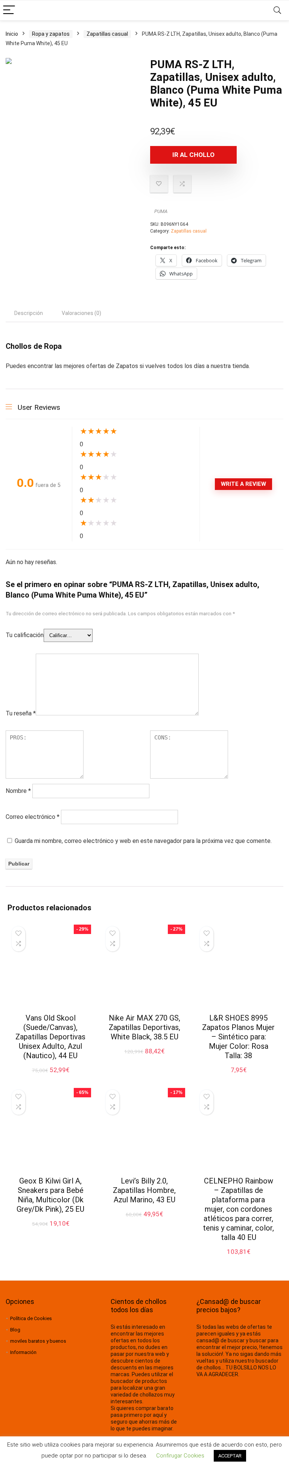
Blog (15, 1330)
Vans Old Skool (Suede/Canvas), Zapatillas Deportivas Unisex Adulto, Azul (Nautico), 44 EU (50, 1036)
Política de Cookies (31, 1318)
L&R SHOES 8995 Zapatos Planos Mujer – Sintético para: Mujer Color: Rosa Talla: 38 (238, 1036)
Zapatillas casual (107, 34)
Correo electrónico (32, 816)
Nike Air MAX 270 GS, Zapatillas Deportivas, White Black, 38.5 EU (144, 1027)
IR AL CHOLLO (193, 154)
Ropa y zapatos (51, 34)
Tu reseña (21, 713)
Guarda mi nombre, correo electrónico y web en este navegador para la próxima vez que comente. (143, 840)
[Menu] (9, 10)
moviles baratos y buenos (38, 1341)
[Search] (277, 10)
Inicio (12, 34)
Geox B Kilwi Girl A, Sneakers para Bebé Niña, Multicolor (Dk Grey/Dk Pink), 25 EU (50, 1195)
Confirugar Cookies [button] (180, 1455)
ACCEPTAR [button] (230, 1456)
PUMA (160, 211)
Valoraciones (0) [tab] (81, 313)
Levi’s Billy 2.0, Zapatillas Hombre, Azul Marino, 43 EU (144, 1190)
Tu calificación (25, 635)
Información (23, 1352)
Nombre (18, 790)
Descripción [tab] (28, 313)
